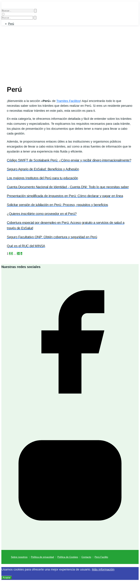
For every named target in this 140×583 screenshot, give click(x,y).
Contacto (86, 557)
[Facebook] (70, 409)
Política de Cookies (67, 557)
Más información (103, 569)
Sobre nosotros (19, 557)
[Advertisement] (70, 56)
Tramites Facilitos (68, 101)
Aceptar (6, 577)
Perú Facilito (101, 557)
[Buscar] (35, 11)
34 (18, 253)
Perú (11, 23)
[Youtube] (70, 548)
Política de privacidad (42, 557)
